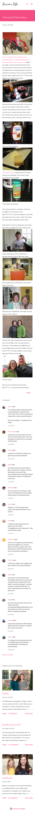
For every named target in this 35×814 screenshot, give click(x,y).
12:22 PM (11, 481)
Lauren (10, 406)
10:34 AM (11, 650)
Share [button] (28, 392)
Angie (10, 464)
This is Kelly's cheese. (8, 172)
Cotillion (5, 693)
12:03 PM (11, 444)
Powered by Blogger (18, 809)
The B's (10, 560)
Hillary (10, 450)
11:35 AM (11, 425)
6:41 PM (10, 594)
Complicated (7, 777)
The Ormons (12, 431)
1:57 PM (10, 533)
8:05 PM (10, 569)
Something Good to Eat (11, 724)
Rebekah (11, 487)
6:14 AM (11, 614)
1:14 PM (10, 498)
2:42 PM (10, 554)
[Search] (27, 3)
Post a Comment (7, 655)
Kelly (9, 520)
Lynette (10, 620)
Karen (10, 504)
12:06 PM (11, 459)
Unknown (11, 539)
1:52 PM (10, 515)
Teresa (10, 637)
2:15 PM (10, 631)
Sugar (9, 574)
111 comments (13, 745)
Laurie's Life (10, 4)
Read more (29, 713)
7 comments (12, 713)
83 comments (13, 798)
